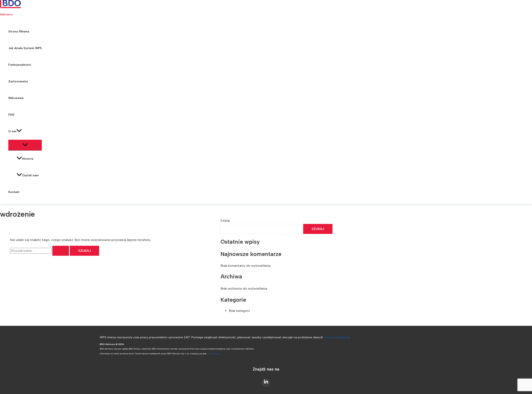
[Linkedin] (266, 383)
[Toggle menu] (25, 145)
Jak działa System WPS (25, 48)
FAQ (11, 114)
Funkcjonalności (19, 65)
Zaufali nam (30, 175)
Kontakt (14, 192)
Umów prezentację (337, 337)
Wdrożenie (16, 98)
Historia (27, 159)
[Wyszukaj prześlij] (60, 251)
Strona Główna (18, 31)
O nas (12, 131)
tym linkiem (213, 353)
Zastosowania (18, 81)
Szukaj (225, 220)
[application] (19, 131)
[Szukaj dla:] (40, 251)
